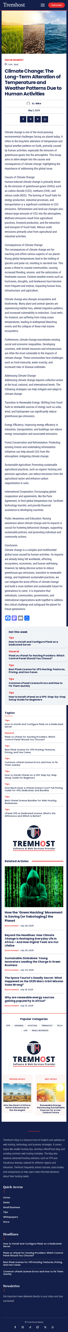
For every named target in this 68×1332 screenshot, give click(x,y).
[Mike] (29, 104)
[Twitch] (38, 1327)
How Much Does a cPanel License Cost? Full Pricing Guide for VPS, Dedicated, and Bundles (34, 789)
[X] (30, 119)
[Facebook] (23, 119)
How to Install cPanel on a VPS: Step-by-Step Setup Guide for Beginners (37, 698)
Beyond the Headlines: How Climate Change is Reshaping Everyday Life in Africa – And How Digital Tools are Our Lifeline (32, 940)
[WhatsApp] (45, 119)
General (14, 651)
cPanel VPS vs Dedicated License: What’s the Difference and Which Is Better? (30, 815)
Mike (38, 103)
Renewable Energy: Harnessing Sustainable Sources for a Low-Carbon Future (51, 1109)
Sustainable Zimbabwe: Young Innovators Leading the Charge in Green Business (32, 961)
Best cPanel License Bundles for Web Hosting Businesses (30, 802)
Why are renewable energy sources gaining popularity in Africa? (29, 999)
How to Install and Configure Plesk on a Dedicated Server (33, 643)
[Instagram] (23, 1327)
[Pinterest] (37, 119)
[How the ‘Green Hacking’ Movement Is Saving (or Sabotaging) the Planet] (34, 886)
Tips (11, 638)
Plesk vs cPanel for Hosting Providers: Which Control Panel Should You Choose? (36, 657)
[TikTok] (30, 1327)
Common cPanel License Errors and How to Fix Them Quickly (35, 684)
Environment (14, 60)
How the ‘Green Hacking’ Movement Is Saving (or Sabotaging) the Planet (33, 916)
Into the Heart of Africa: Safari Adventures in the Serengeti (17, 1107)
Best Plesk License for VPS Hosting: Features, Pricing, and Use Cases (37, 671)
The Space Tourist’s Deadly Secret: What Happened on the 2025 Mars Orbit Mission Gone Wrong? (34, 981)
